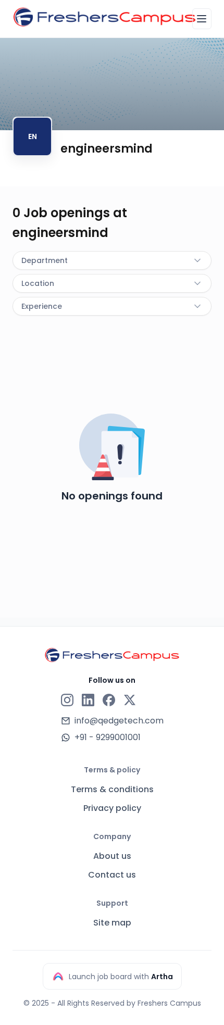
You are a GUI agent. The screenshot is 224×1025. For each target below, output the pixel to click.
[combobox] (112, 260)
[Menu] (201, 18)
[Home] (104, 17)
